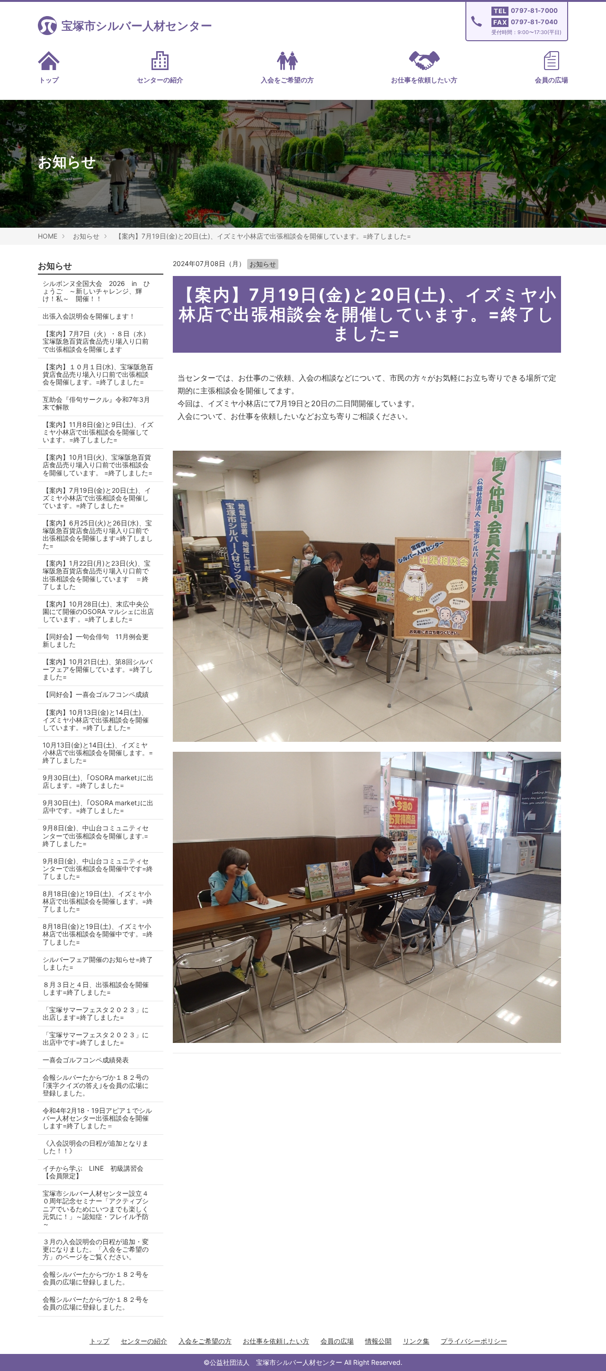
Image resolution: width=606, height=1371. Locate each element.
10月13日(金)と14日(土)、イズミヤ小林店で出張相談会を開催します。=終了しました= (98, 752)
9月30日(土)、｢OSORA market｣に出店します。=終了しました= (98, 781)
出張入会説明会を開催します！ (89, 316)
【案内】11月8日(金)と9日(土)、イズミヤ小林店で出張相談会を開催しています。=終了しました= (98, 432)
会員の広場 (551, 80)
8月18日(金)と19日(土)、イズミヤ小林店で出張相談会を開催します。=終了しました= (98, 901)
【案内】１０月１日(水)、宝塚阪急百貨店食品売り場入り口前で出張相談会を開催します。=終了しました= (98, 374)
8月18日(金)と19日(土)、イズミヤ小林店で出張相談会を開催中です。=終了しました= (98, 933)
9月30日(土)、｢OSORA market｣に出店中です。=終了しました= (98, 806)
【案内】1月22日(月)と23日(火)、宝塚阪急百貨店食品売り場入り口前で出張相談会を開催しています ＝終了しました (97, 574)
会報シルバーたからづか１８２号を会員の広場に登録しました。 (96, 1278)
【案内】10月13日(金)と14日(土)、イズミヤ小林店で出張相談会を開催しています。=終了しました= (96, 719)
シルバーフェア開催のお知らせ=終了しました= (98, 963)
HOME (47, 236)
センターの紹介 (160, 80)
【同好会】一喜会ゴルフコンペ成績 (96, 694)
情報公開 (378, 1341)
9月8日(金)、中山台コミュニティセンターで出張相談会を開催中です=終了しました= (98, 868)
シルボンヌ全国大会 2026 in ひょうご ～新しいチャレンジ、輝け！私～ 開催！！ (96, 291)
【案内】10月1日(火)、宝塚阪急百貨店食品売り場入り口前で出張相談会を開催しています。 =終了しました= (97, 464)
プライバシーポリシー (474, 1341)
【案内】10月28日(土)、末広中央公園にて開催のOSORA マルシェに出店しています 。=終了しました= (98, 611)
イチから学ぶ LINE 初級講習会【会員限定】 (93, 1172)
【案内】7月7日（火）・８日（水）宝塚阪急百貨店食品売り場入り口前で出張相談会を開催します (96, 341)
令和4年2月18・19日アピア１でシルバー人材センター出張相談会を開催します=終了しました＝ (97, 1118)
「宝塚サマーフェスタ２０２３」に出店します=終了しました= (96, 1013)
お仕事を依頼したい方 (424, 80)
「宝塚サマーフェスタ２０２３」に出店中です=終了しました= (96, 1038)
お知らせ (86, 236)
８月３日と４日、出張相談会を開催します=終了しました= (96, 988)
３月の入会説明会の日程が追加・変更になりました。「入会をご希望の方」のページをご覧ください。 (96, 1249)
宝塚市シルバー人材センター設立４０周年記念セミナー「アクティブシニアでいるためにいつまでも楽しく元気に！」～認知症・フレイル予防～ (96, 1208)
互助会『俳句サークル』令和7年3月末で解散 (96, 403)
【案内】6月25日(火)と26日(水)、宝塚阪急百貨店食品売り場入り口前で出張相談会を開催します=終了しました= (98, 534)
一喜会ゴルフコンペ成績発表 (86, 1060)
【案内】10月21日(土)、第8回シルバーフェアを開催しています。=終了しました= (98, 669)
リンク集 (416, 1341)
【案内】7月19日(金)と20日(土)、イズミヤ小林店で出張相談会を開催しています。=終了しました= (263, 236)
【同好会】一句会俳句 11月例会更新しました (96, 640)
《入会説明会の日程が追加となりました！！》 (96, 1147)
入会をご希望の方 (287, 80)
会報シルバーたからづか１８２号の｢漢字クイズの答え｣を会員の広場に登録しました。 (96, 1084)
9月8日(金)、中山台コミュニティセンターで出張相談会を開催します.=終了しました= (96, 835)
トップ (49, 80)
